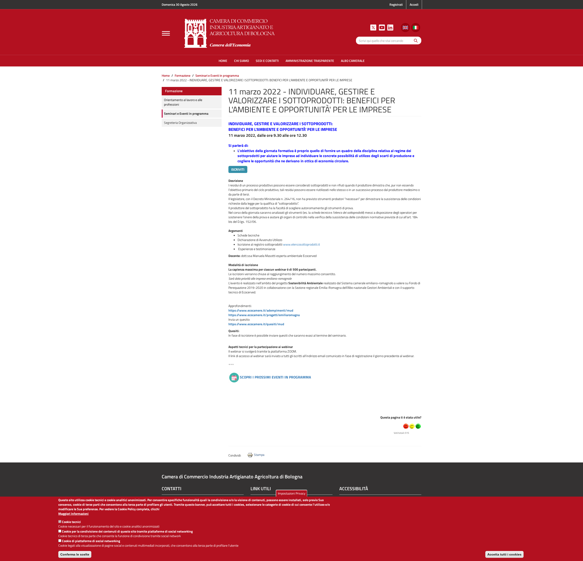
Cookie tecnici (71, 521)
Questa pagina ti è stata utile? (400, 417)
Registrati (396, 4)
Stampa (259, 454)
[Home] (229, 32)
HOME (223, 60)
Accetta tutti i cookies (504, 554)
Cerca (414, 40)
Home (166, 75)
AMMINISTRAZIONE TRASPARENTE (310, 60)
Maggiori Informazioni (73, 513)
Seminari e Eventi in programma (217, 75)
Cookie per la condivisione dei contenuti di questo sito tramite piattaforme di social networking (127, 531)
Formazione (182, 75)
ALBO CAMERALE (353, 60)
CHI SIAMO (241, 60)
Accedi (414, 4)
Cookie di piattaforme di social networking (91, 540)
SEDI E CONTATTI (267, 60)
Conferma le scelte (74, 554)
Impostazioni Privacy (291, 493)
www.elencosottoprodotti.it (301, 244)
